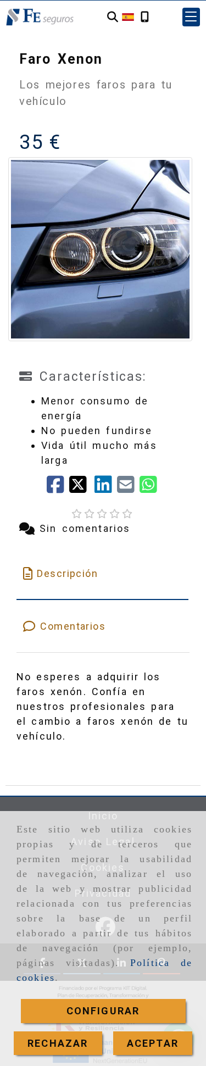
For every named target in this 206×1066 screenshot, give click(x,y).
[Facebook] (58, 488)
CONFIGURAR (103, 1011)
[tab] (102, 573)
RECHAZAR (57, 1043)
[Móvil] (145, 17)
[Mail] (128, 488)
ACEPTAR (153, 1043)
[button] (191, 17)
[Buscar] (112, 17)
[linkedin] (105, 488)
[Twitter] (81, 488)
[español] (128, 16)
